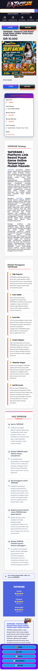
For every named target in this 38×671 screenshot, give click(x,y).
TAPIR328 (11, 169)
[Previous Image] (3, 58)
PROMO (20, 646)
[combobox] (17, 11)
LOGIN (10, 27)
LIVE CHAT (20, 666)
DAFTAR (28, 27)
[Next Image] (34, 58)
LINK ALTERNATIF (20, 661)
